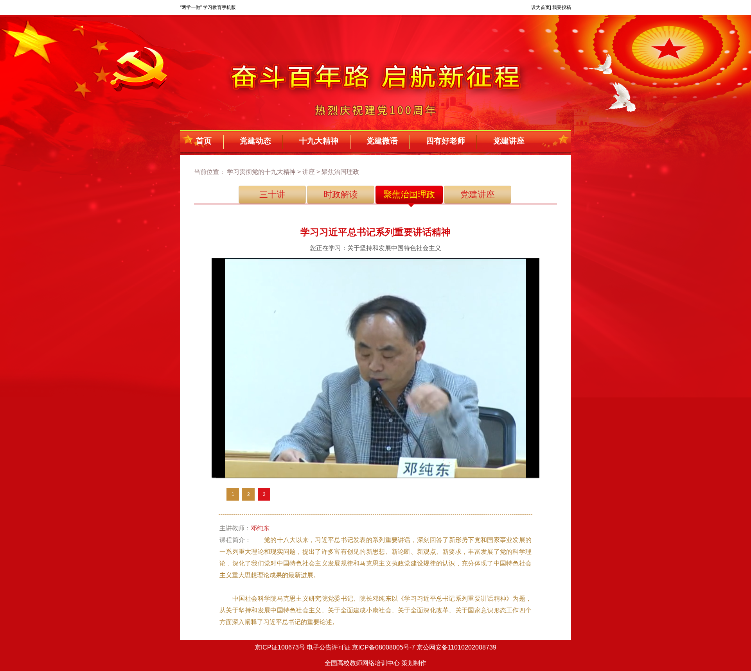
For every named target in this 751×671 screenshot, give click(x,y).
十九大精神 (318, 140)
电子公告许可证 (328, 647)
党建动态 (255, 140)
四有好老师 (445, 140)
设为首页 (540, 7)
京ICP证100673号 (280, 647)
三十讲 (272, 194)
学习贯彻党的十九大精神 (261, 171)
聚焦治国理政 (409, 194)
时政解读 (340, 194)
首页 (204, 140)
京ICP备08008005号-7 (383, 647)
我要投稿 (561, 7)
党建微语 (382, 140)
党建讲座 (509, 140)
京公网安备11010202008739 (456, 647)
